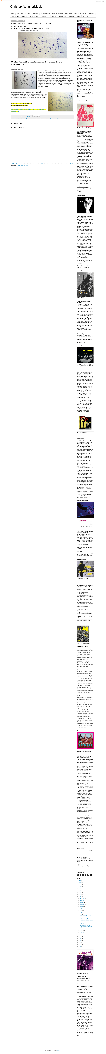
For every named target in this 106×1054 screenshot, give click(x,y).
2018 (80, 896)
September (82, 904)
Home (42, 163)
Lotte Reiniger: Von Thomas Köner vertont (86, 916)
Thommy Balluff (50, 118)
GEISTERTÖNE (15, 16)
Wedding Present (57, 118)
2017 (80, 936)
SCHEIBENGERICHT (45, 16)
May (81, 912)
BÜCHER (27, 13)
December (82, 898)
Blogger (59, 1050)
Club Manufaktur (37, 118)
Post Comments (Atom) (23, 165)
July (81, 908)
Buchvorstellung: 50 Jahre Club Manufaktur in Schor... (86, 919)
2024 (80, 884)
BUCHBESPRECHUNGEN (74, 16)
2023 (80, 886)
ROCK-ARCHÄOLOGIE (57, 13)
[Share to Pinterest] (39, 116)
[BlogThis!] (34, 116)
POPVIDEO (85, 16)
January (82, 934)
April (81, 914)
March (81, 930)
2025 (80, 882)
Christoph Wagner (19, 118)
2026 (80, 880)
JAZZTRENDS (35, 13)
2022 (80, 888)
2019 (80, 894)
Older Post (71, 163)
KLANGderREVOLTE (45, 13)
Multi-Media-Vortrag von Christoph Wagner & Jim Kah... (86, 926)
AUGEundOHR (20, 13)
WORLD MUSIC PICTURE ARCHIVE (29, 16)
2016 (80, 938)
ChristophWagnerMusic (26, 6)
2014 (80, 942)
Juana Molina (44, 118)
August (81, 906)
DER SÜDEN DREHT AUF (80, 13)
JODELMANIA (91, 13)
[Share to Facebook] (37, 116)
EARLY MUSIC (68, 13)
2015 (80, 940)
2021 (80, 890)
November (82, 900)
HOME (12, 13)
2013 (80, 944)
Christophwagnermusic (28, 118)
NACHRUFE (54, 16)
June (81, 910)
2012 (80, 946)
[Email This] (33, 116)
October (82, 902)
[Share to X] (36, 116)
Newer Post (14, 163)
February (82, 932)
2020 (80, 892)
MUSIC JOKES (62, 16)
